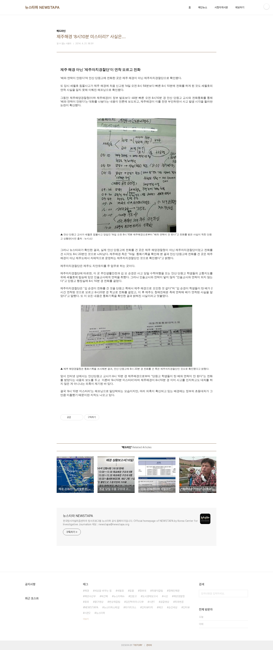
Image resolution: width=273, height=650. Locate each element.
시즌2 (87, 612)
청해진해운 (174, 590)
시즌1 (152, 601)
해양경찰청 (179, 596)
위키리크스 (130, 607)
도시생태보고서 (150, 596)
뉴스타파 (100, 612)
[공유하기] (74, 417)
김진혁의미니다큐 (135, 601)
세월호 (120, 590)
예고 (160, 607)
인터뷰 (186, 607)
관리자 (149, 645)
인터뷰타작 (147, 607)
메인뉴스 (202, 7)
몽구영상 (99, 601)
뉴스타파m (118, 596)
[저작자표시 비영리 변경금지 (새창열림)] (104, 417)
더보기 (86, 619)
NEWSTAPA (91, 607)
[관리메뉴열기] (266, 6)
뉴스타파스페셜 (111, 607)
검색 (244, 593)
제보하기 (239, 7)
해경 (86, 590)
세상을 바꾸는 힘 (103, 590)
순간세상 (172, 607)
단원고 (133, 596)
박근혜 (104, 596)
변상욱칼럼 (114, 601)
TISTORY (137, 645)
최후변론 (179, 601)
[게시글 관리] (79, 417)
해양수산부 (90, 596)
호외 (86, 601)
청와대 (142, 590)
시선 (165, 596)
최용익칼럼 (157, 590)
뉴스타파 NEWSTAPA (42, 7)
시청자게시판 (221, 7)
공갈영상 (164, 601)
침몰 (131, 590)
